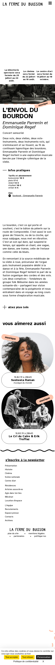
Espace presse (12, 513)
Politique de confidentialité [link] (25, 661)
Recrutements (11, 509)
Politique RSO (40, 536)
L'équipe (9, 505)
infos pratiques (19, 170)
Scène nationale (12, 477)
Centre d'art (10, 480)
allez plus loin (18, 307)
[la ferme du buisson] (27, 4)
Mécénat (9, 496)
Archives (9, 520)
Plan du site (13, 533)
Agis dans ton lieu (13, 493)
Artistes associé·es (14, 489)
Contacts (9, 516)
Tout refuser (27, 657)
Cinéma (8, 473)
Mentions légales (37, 533)
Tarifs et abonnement (20, 175)
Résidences (10, 485)
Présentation (11, 465)
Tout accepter (11, 657)
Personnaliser (44, 657)
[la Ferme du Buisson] (27, 529)
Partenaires (19, 536)
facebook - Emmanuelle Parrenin (27, 195)
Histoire (8, 469)
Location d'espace (13, 500)
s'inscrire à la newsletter (24, 460)
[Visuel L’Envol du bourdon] (18, 210)
